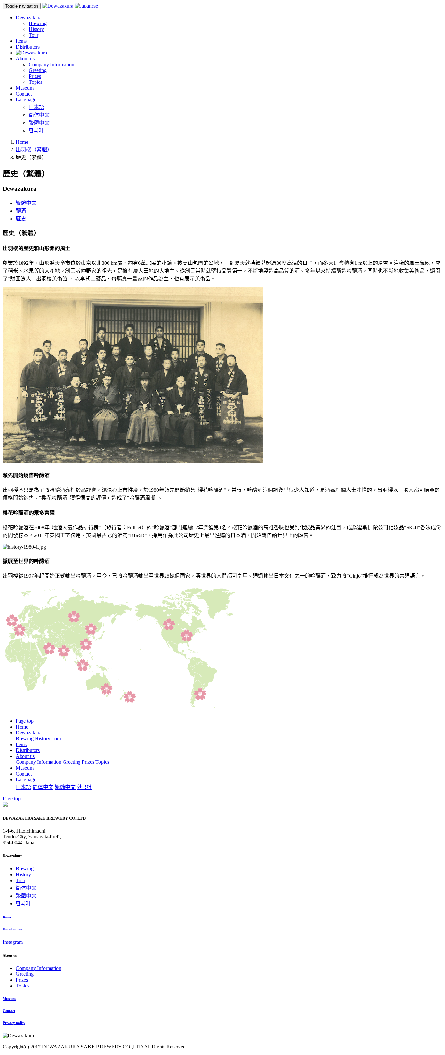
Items (21, 744)
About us (25, 756)
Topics (35, 82)
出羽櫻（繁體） (34, 149)
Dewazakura (29, 732)
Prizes (35, 76)
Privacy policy (14, 1023)
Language (26, 779)
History (36, 29)
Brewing (38, 23)
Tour (33, 35)
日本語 (36, 107)
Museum (25, 768)
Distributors (28, 750)
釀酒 (21, 211)
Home (22, 142)
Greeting (38, 70)
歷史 (21, 218)
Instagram (13, 942)
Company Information (51, 64)
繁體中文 (39, 123)
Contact (24, 773)
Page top (25, 721)
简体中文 (39, 115)
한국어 (36, 130)
